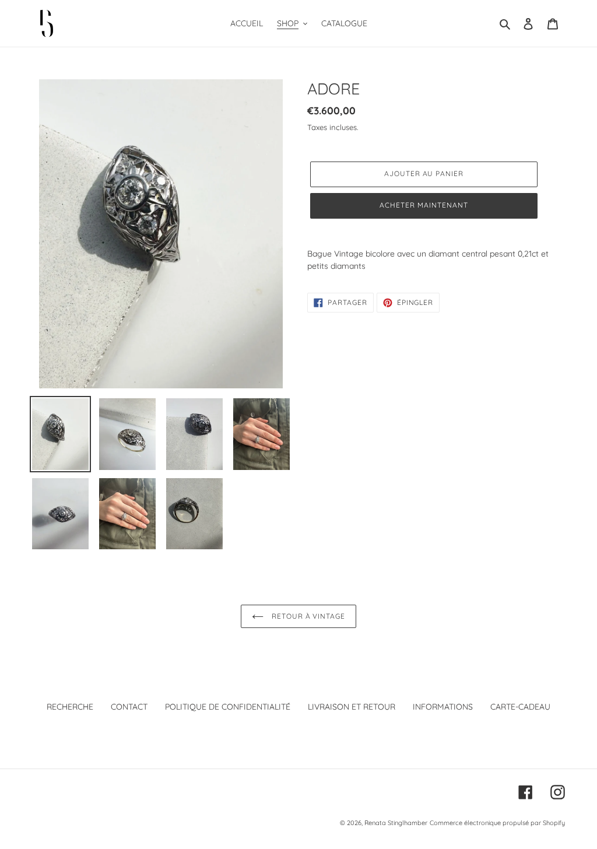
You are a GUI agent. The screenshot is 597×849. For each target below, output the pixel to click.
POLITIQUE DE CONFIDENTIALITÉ (227, 706)
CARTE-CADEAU (520, 706)
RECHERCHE (70, 706)
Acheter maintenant (424, 205)
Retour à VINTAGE (307, 616)
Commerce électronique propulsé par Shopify (497, 823)
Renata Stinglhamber (395, 823)
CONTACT (129, 706)
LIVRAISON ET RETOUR (351, 706)
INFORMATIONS (443, 706)
